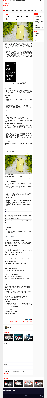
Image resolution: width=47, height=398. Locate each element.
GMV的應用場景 (8, 69)
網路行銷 (21, 10)
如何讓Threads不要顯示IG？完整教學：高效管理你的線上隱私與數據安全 (39, 25)
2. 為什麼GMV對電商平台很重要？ (10, 80)
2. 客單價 (8, 65)
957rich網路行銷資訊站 (9, 390)
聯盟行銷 (25, 10)
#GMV (13, 19)
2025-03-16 (6, 385)
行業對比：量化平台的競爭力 (10, 75)
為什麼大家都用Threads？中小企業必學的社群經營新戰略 (8, 384)
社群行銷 (17, 10)
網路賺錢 (13, 10)
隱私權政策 (36, 10)
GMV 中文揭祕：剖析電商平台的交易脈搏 (10, 72)
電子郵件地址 (6, 364)
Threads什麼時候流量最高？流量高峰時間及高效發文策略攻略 (28, 384)
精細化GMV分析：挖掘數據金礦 (10, 76)
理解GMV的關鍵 (8, 68)
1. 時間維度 (8, 64)
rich (10, 327)
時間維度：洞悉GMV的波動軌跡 (10, 73)
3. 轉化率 (8, 66)
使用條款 (32, 10)
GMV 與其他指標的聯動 (9, 71)
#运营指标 (24, 19)
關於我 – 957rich (8, 10)
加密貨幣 (29, 10)
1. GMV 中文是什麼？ (9, 79)
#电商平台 (18, 19)
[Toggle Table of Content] (14, 63)
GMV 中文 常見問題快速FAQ (9, 78)
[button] (41, 10)
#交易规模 (16, 19)
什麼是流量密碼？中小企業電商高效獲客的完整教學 (8, 338)
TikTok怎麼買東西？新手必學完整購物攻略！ (28, 338)
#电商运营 (21, 19)
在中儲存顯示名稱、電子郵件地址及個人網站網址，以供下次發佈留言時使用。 (15, 371)
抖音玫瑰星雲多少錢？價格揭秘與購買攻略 (18, 338)
